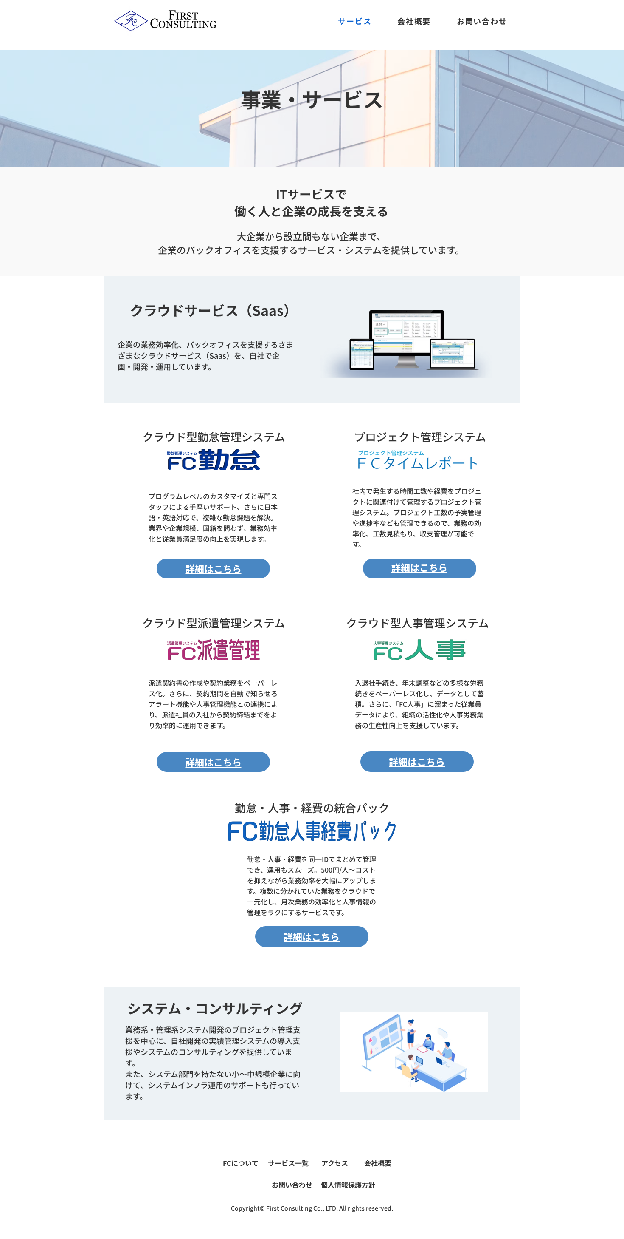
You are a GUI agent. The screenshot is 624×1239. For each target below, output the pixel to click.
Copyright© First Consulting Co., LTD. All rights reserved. (312, 1208)
